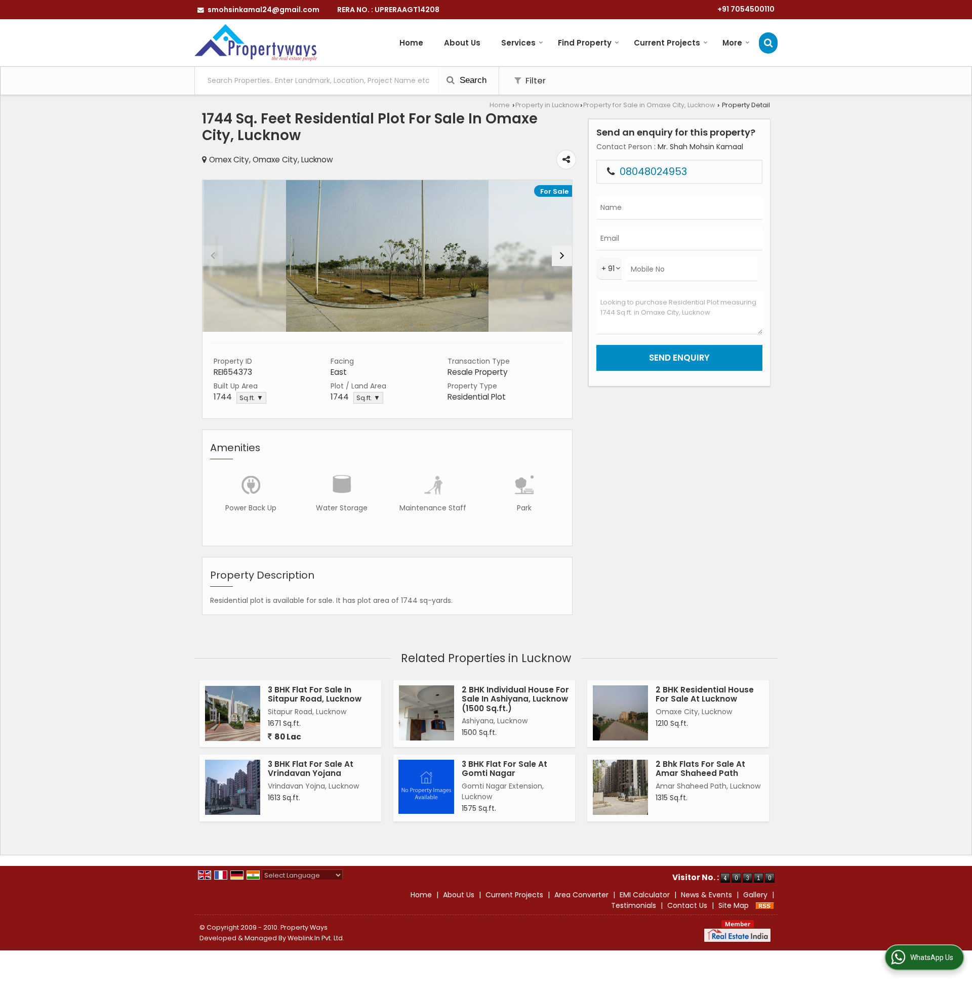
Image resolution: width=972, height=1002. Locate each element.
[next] (562, 256)
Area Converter (581, 895)
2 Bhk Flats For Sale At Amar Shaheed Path (700, 768)
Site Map (733, 905)
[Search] (768, 42)
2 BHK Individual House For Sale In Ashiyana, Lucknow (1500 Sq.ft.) (515, 699)
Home (411, 42)
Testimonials (633, 905)
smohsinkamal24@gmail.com (263, 10)
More (732, 42)
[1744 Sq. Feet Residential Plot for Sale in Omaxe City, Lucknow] (387, 256)
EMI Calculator (645, 895)
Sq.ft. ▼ (251, 398)
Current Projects (667, 42)
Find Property (585, 42)
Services (518, 42)
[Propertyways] (255, 42)
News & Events (706, 895)
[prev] (212, 256)
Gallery (755, 895)
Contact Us (687, 905)
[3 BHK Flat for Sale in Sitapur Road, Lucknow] (232, 713)
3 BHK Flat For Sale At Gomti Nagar (504, 768)
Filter (534, 80)
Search (472, 80)
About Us (462, 42)
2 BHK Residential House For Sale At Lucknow (705, 694)
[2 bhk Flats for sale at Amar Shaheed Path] (620, 787)
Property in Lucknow (547, 105)
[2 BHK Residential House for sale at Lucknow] (620, 712)
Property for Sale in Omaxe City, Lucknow (649, 105)
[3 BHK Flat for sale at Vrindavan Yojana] (232, 787)
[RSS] (765, 905)
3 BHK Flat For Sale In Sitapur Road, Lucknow (314, 694)
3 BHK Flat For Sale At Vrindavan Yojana (310, 768)
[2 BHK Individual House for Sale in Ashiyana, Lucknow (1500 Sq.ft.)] (426, 712)
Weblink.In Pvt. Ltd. (316, 938)
